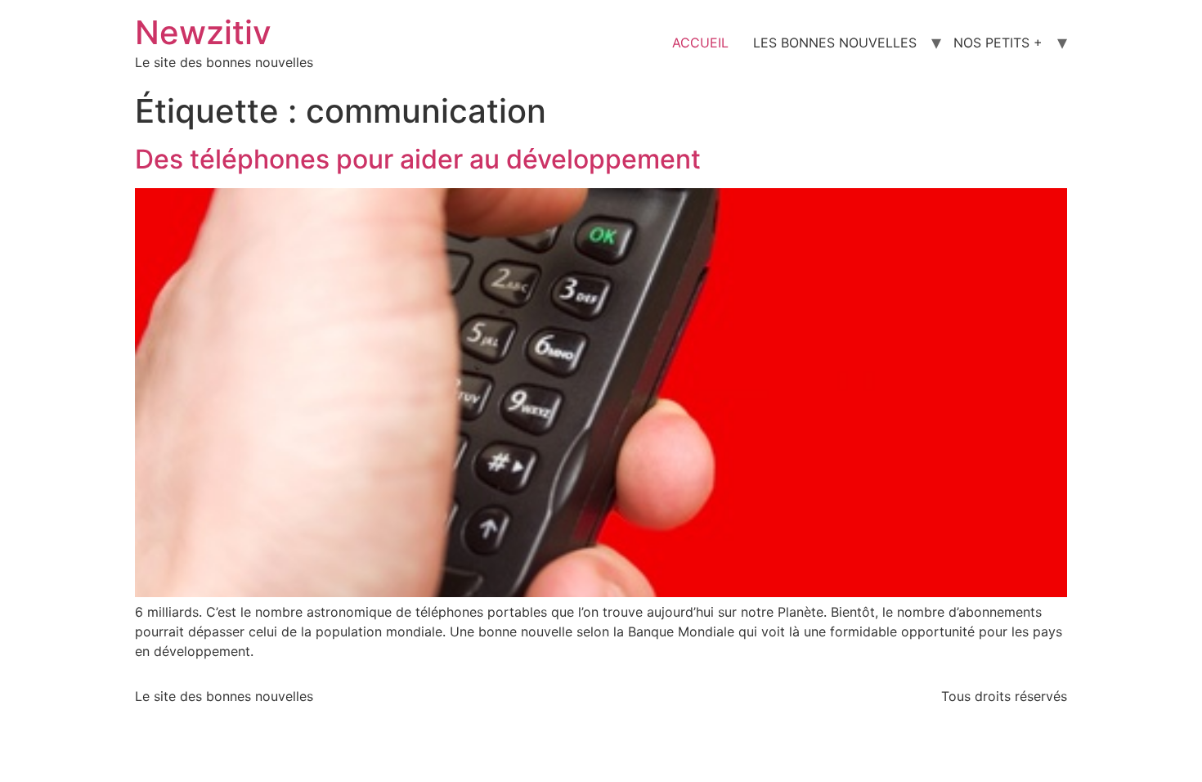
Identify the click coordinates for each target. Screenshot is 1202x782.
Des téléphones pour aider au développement (418, 159)
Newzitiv (203, 32)
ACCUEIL (700, 42)
